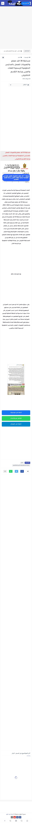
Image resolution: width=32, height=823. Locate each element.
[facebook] (20, 817)
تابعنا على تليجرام (16, 424)
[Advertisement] (16, 31)
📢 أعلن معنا (25, 3)
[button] (22, 471)
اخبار (19, 57)
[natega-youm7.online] (12, 817)
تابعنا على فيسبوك (16, 412)
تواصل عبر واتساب (16, 418)
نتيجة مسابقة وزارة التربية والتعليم (21, 465)
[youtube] (14, 817)
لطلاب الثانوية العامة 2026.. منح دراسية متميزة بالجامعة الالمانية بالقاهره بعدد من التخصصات (11, 51)
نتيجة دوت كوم (9, 814)
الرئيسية (26, 57)
